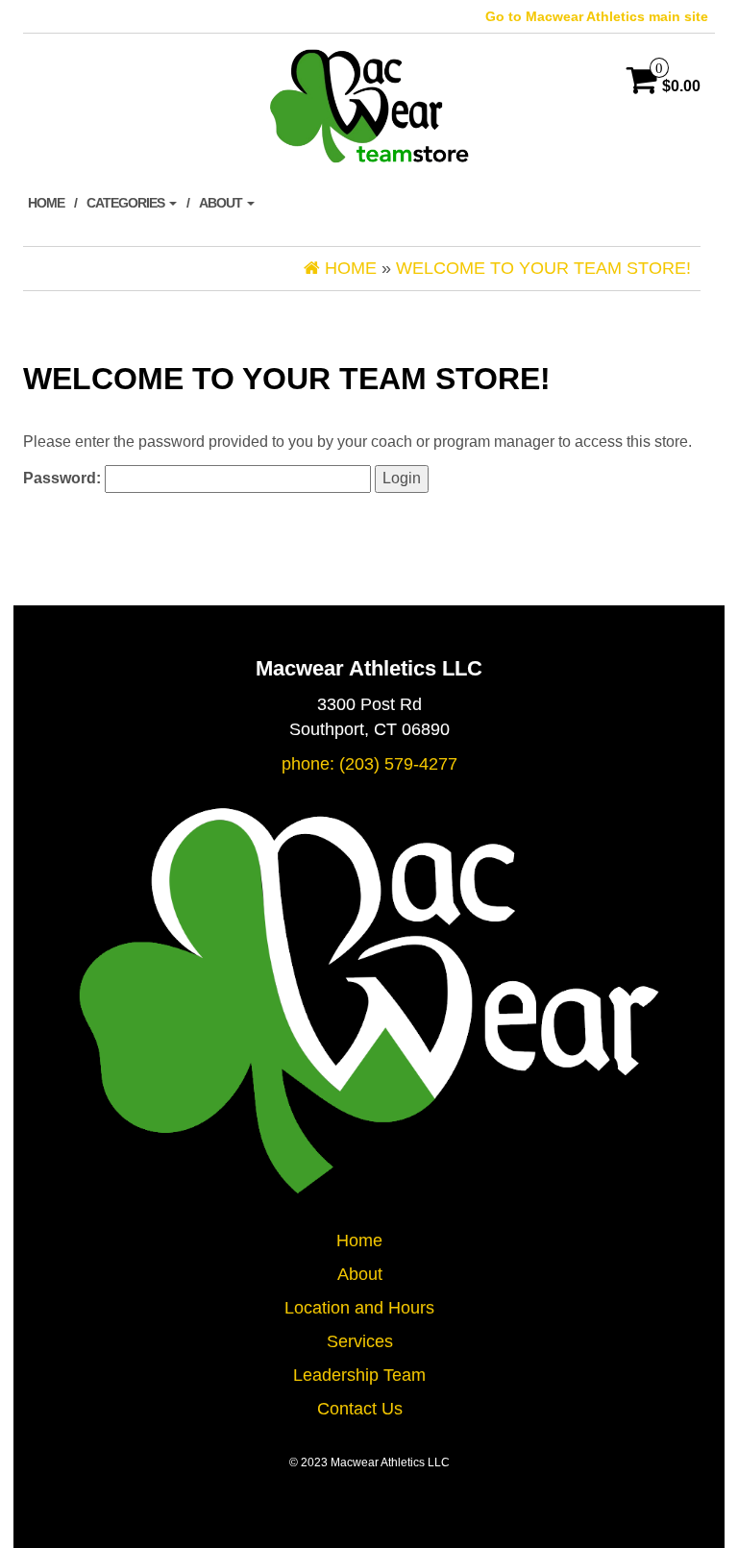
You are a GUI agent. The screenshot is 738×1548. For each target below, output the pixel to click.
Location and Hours (359, 1307)
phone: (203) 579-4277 (369, 764)
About (222, 202)
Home (46, 202)
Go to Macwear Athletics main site (596, 16)
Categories (126, 202)
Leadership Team (359, 1375)
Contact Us (360, 1408)
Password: (64, 478)
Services (360, 1341)
